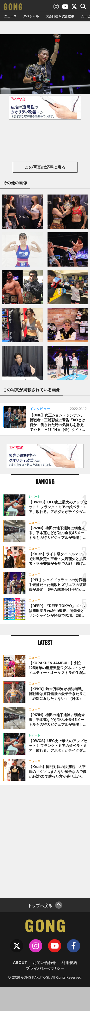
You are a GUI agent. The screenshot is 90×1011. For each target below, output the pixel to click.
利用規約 (69, 962)
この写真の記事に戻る (45, 167)
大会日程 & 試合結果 (60, 16)
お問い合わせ (44, 962)
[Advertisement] (45, 841)
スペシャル (31, 16)
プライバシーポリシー (45, 968)
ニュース (10, 16)
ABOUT (20, 962)
